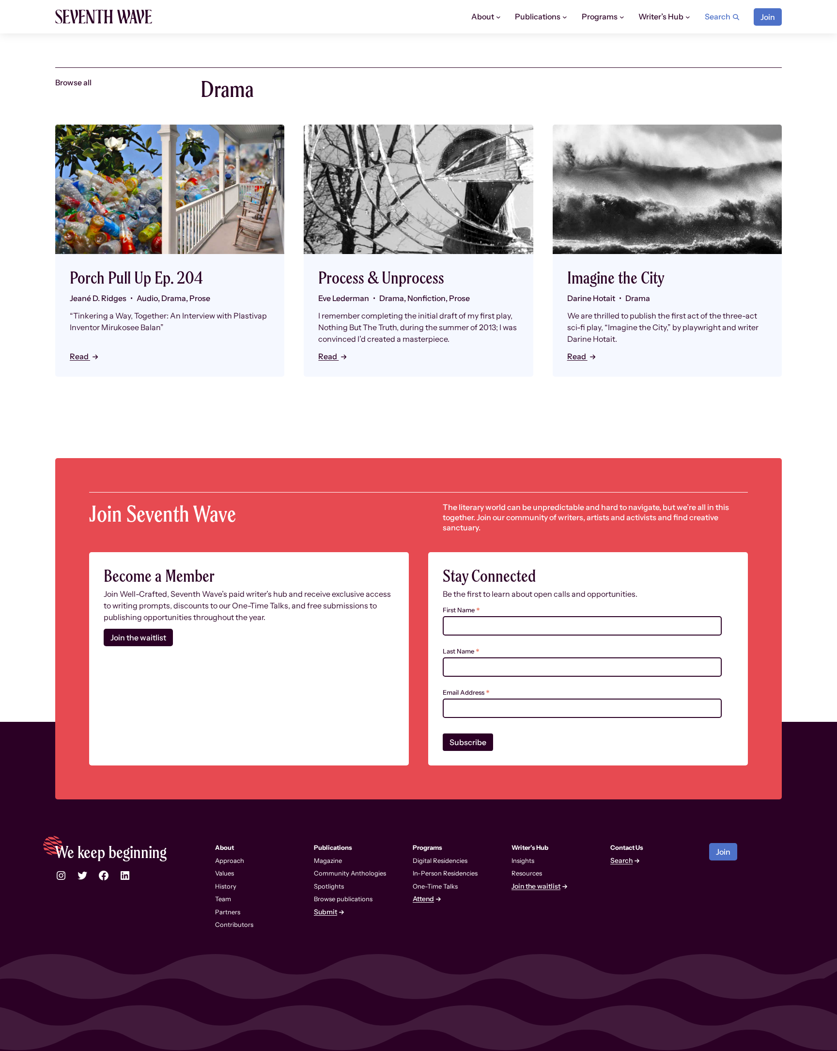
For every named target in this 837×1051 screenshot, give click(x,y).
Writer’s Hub (530, 847)
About (224, 847)
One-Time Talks (435, 886)
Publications (333, 847)
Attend (423, 899)
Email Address (466, 692)
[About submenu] (498, 17)
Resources (527, 873)
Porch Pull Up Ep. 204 (136, 277)
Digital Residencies (440, 860)
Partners (227, 912)
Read (80, 356)
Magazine (328, 860)
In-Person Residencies (445, 873)
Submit (325, 912)
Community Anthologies (350, 873)
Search (621, 861)
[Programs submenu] (622, 17)
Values (224, 873)
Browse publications (343, 899)
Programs (427, 847)
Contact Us (626, 847)
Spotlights (329, 886)
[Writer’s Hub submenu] (687, 17)
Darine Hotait (591, 298)
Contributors (234, 924)
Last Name (461, 651)
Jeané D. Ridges (98, 298)
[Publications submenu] (564, 17)
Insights (523, 860)
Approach (229, 860)
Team (223, 899)
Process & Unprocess (381, 277)
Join (767, 17)
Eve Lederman (343, 298)
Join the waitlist (138, 637)
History (225, 886)
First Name (461, 610)
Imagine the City (615, 277)
